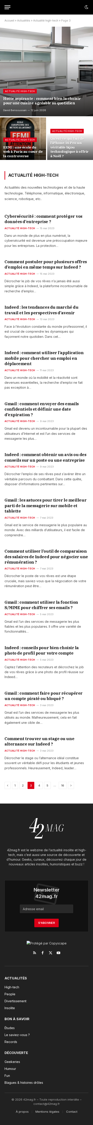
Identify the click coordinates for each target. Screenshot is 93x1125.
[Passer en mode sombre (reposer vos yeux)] (86, 7)
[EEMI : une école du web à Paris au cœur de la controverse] (23, 139)
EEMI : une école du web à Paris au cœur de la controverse (23, 151)
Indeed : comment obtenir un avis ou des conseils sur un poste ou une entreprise (45, 457)
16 (62, 785)
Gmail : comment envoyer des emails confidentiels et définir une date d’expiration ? (42, 409)
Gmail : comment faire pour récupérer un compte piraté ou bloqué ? (44, 696)
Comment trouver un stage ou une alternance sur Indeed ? (39, 741)
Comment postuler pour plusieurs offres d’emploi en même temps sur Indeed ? (46, 264)
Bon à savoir (17, 1019)
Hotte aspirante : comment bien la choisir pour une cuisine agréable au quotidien (42, 101)
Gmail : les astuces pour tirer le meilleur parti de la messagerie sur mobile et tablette (45, 506)
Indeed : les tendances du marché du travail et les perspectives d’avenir (41, 310)
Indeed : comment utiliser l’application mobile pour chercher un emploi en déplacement (44, 358)
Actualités (23, 20)
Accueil (9, 20)
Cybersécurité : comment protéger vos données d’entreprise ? (43, 219)
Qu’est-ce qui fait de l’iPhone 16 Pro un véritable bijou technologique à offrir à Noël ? (69, 147)
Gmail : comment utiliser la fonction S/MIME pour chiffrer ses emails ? (41, 605)
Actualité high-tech (45, 20)
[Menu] (7, 7)
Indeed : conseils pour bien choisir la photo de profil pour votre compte (42, 650)
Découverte (16, 1053)
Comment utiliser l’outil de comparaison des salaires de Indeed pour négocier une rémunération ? (46, 557)
